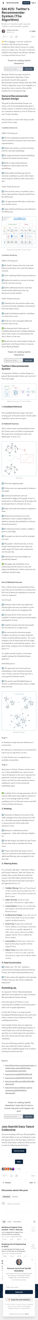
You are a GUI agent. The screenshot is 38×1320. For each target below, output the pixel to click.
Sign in (34, 3)
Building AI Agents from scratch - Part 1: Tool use (12, 1228)
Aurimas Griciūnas (12, 30)
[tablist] (10, 1197)
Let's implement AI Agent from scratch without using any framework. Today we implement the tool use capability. (13, 1233)
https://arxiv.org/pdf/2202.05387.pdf (18, 1074)
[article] (19, 1233)
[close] (32, 1259)
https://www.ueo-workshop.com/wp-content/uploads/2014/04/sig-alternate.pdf (19, 1090)
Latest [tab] (9, 1222)
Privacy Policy (25, 1308)
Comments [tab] (6, 1197)
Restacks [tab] (15, 1197)
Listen (34, 31)
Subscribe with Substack (20, 1300)
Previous (8, 1183)
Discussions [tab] (17, 1222)
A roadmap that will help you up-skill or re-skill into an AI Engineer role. (13, 1250)
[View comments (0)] (12, 37)
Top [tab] (4, 1222)
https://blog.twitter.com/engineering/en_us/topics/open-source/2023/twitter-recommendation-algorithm (20, 1068)
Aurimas (12, 41)
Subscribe (26, 3)
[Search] (34, 1222)
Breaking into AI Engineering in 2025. (14, 1245)
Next (31, 1183)
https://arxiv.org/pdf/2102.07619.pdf (18, 1078)
